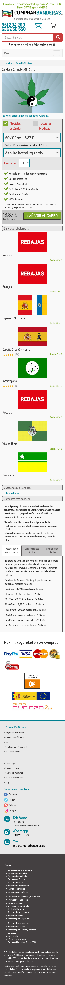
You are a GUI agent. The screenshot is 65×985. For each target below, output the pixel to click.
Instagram (12, 810)
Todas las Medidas (45, 125)
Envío (7, 742)
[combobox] (32, 137)
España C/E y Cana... (14, 318)
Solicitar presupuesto (14, 777)
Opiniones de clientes (52, 550)
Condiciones (10, 746)
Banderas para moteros (18, 891)
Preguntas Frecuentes (14, 732)
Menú (7, 53)
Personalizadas (12, 493)
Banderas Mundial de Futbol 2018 (22, 942)
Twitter (11, 799)
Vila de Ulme (9, 444)
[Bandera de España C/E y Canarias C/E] (32, 305)
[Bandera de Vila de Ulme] (32, 431)
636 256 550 (14, 29)
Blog (7, 782)
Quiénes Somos (12, 768)
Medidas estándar (16, 125)
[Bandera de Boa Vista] (32, 462)
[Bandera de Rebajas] (32, 242)
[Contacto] (38, 26)
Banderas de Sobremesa (18, 885)
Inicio (10, 63)
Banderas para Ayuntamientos (20, 869)
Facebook (12, 794)
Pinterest (12, 805)
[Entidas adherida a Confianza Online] (32, 680)
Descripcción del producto (11, 550)
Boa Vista (8, 475)
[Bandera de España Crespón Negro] (32, 336)
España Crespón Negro (16, 349)
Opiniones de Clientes (14, 737)
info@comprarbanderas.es (29, 845)
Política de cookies (13, 751)
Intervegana (9, 381)
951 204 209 (13, 25)
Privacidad (22, 746)
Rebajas (7, 255)
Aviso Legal (10, 763)
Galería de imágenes (14, 772)
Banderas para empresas (18, 918)
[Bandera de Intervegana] (32, 368)
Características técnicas (32, 550)
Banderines (35, 896)
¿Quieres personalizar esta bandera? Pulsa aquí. (26, 115)
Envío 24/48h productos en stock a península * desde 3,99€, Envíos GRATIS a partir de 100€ (32, 5)
